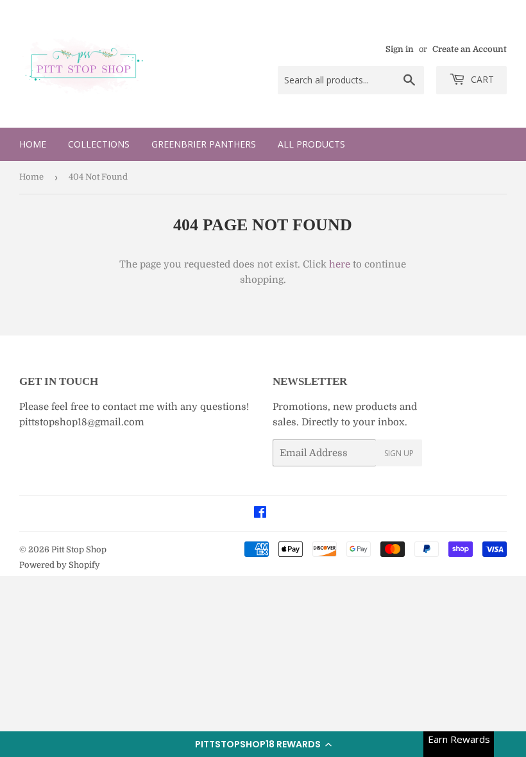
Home (32, 144)
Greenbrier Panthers (203, 144)
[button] (263, 744)
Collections (99, 144)
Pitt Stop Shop (78, 549)
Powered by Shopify (59, 565)
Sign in (400, 49)
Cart (481, 79)
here (339, 264)
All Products (311, 144)
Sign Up (399, 453)
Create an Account (469, 49)
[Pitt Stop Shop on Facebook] (260, 514)
